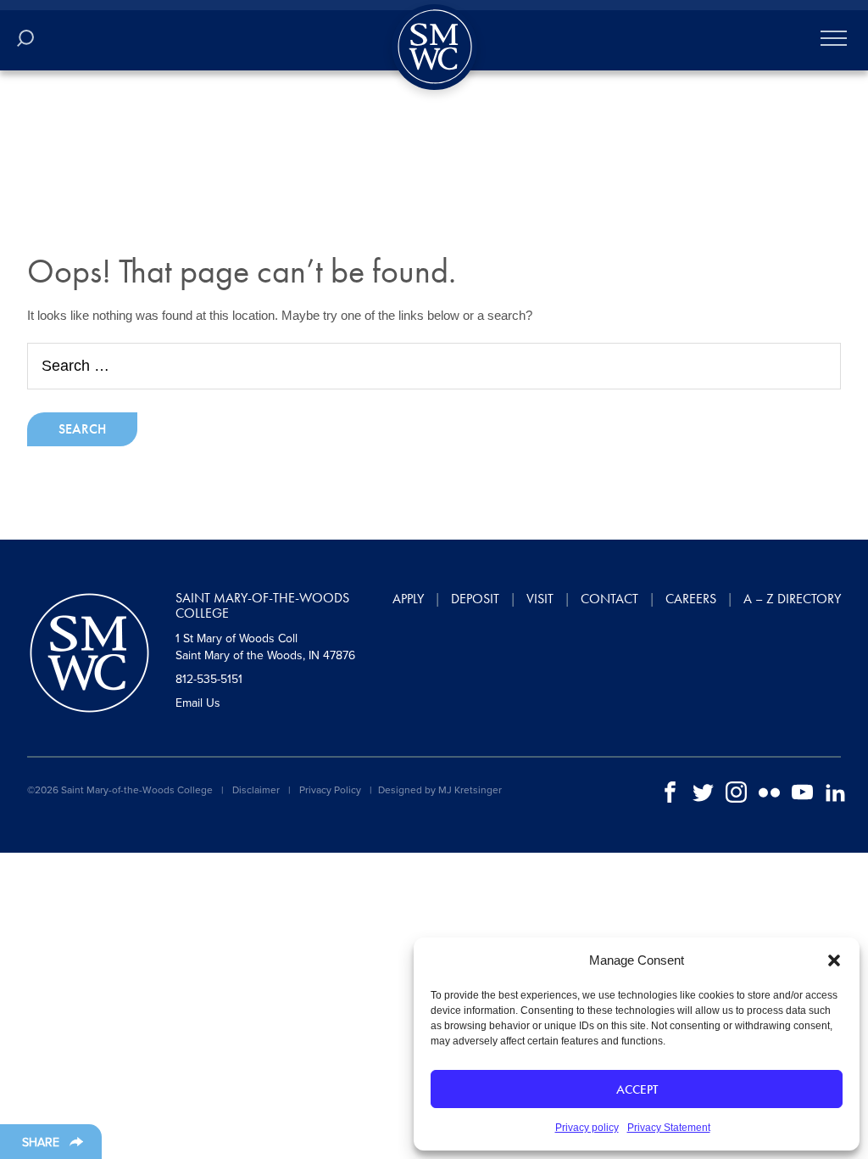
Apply (408, 598)
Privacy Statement (668, 1128)
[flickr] (769, 792)
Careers (690, 598)
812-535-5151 (208, 679)
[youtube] (802, 792)
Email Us (197, 703)
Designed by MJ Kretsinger (440, 790)
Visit (540, 598)
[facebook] (670, 792)
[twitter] (703, 792)
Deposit (475, 598)
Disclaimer (256, 790)
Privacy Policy (330, 790)
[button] (834, 960)
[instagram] (736, 792)
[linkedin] (835, 792)
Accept (637, 1089)
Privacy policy (587, 1128)
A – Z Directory (792, 598)
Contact (609, 598)
